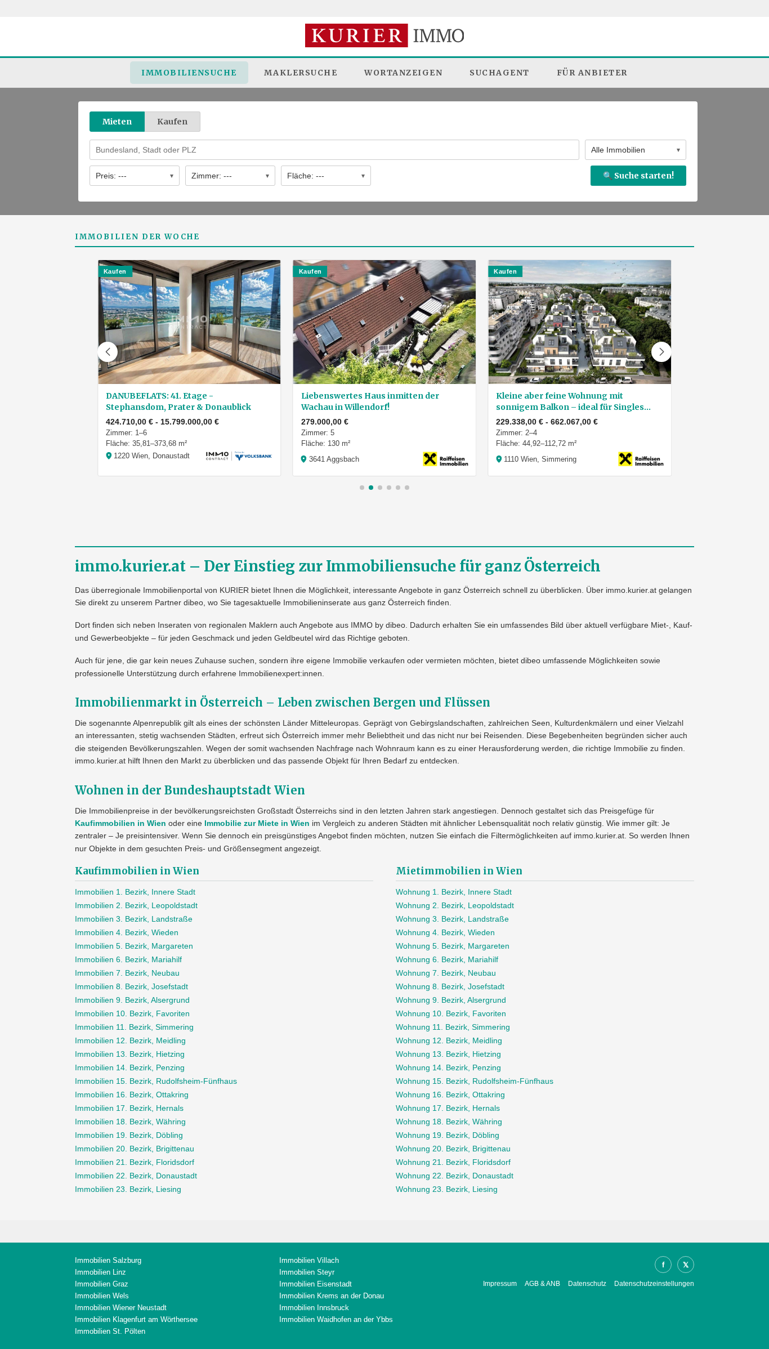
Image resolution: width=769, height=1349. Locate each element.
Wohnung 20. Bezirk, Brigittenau (453, 1148)
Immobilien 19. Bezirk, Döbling (129, 1135)
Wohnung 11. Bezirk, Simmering (453, 1026)
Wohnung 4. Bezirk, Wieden (445, 932)
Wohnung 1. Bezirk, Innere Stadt (454, 891)
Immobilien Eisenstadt (315, 1284)
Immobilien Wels (102, 1296)
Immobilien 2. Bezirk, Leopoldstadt (136, 905)
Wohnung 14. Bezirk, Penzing (448, 1067)
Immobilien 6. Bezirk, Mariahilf (128, 959)
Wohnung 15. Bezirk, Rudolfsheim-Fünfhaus (474, 1081)
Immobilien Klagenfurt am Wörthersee (136, 1319)
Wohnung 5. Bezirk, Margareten (452, 945)
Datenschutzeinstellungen (654, 1284)
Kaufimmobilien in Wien (120, 823)
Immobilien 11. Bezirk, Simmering (134, 1026)
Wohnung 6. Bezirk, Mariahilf (447, 959)
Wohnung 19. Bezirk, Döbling (447, 1135)
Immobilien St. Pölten (110, 1331)
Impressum (500, 1284)
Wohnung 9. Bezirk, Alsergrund (451, 999)
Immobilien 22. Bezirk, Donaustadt (136, 1175)
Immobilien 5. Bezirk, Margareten (134, 945)
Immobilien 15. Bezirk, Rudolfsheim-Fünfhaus (156, 1081)
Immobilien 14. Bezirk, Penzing (130, 1067)
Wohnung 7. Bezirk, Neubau (446, 972)
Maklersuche (301, 73)
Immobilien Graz (101, 1284)
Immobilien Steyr (306, 1272)
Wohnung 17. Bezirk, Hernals (448, 1108)
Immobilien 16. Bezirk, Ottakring (132, 1094)
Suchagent (500, 73)
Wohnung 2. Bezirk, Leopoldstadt (455, 905)
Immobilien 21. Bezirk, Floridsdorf (134, 1162)
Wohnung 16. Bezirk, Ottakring (450, 1094)
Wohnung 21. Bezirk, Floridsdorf (453, 1162)
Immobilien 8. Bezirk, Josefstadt (131, 986)
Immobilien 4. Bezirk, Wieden (126, 932)
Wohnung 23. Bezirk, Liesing (447, 1189)
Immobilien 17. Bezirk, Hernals (129, 1108)
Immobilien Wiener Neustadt (121, 1307)
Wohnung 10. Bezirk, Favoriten (451, 1013)
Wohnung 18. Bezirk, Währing (449, 1121)
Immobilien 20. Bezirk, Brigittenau (134, 1148)
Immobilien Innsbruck (314, 1307)
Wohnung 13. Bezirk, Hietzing (448, 1053)
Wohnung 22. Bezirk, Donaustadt (454, 1175)
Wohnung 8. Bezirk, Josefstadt (450, 986)
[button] (107, 352)
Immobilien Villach (309, 1260)
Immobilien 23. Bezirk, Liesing (128, 1189)
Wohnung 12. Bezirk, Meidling (449, 1040)
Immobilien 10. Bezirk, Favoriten (132, 1013)
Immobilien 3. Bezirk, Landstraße (134, 918)
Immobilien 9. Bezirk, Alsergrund (132, 999)
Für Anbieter (592, 73)
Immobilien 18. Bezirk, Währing (130, 1121)
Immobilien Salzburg (108, 1260)
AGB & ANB (542, 1284)
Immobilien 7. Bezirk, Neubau (127, 972)
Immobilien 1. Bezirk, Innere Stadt (135, 891)
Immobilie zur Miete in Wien (257, 823)
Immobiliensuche (189, 73)
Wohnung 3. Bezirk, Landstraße (452, 918)
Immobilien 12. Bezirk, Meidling (130, 1040)
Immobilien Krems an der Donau (331, 1296)
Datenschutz (587, 1284)
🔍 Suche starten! (638, 176)
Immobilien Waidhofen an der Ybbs (336, 1319)
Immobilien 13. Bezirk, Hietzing (130, 1053)
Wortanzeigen (403, 73)
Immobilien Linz (100, 1272)
